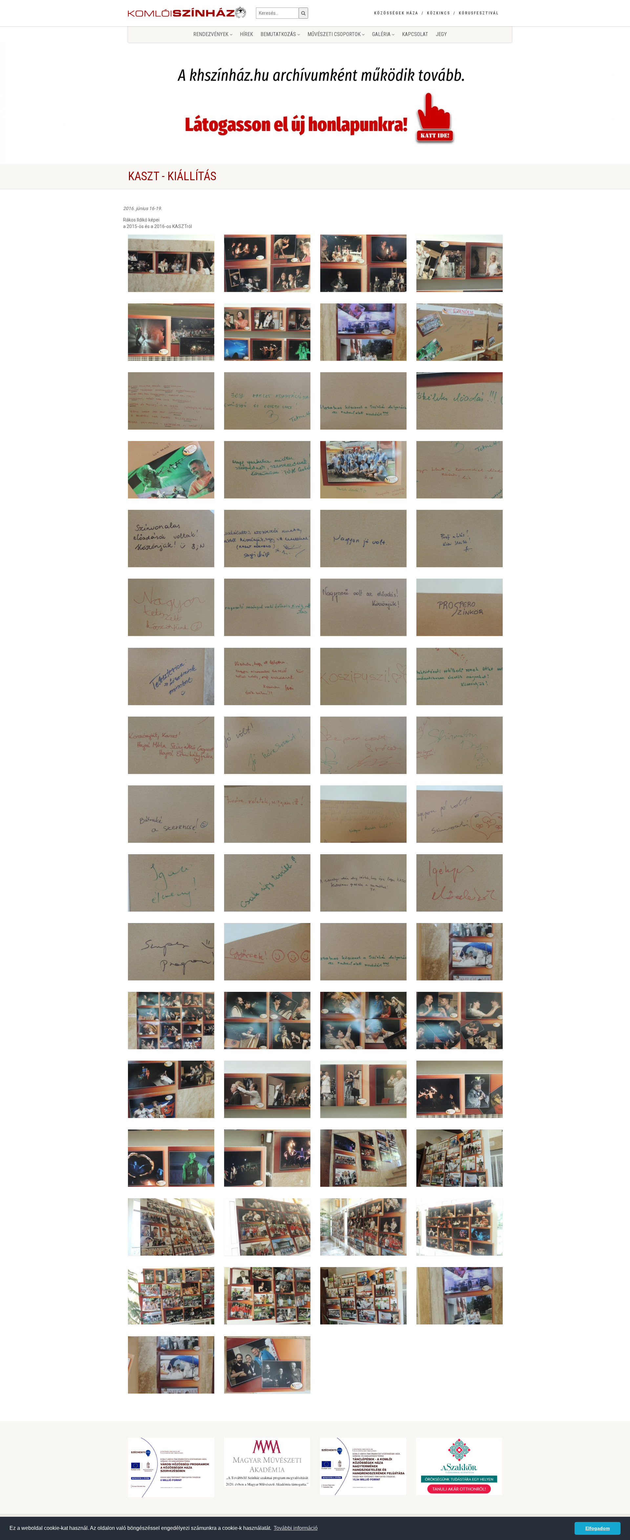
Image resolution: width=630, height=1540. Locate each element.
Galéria (382, 34)
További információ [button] (296, 1528)
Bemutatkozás (279, 34)
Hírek (246, 34)
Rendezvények (211, 34)
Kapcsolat (415, 34)
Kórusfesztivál (479, 13)
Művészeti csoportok (334, 34)
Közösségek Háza (396, 13)
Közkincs (438, 13)
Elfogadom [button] (597, 1528)
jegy (441, 34)
